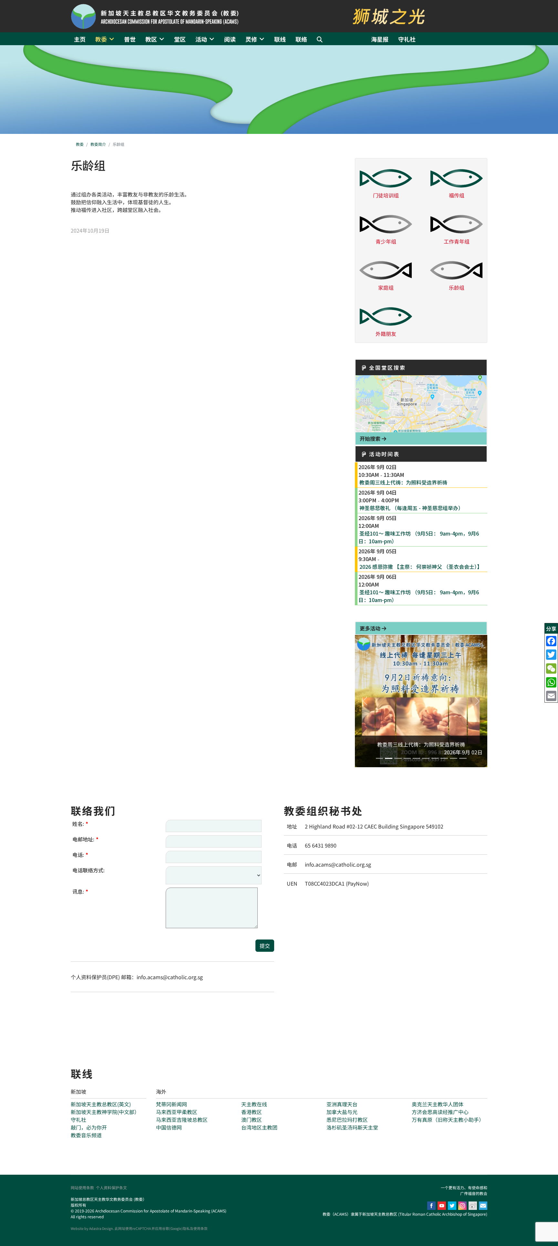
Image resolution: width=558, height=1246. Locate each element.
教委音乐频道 (86, 1135)
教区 (151, 39)
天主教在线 (254, 1104)
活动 (201, 39)
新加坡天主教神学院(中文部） (105, 1112)
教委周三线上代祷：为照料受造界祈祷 (403, 482)
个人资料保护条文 (111, 1187)
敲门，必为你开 (89, 1127)
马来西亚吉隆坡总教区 (182, 1119)
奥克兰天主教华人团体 (437, 1104)
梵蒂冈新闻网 (171, 1104)
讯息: (80, 891)
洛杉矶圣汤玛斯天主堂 (352, 1127)
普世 (130, 39)
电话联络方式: (88, 870)
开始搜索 (371, 438)
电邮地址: (85, 839)
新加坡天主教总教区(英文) (101, 1104)
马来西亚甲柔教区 (176, 1112)
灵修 (251, 39)
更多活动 (371, 628)
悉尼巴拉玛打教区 (347, 1119)
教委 (101, 39)
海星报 (379, 39)
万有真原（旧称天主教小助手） (448, 1119)
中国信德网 (169, 1127)
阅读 (230, 39)
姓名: (80, 824)
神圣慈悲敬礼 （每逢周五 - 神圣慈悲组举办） (411, 508)
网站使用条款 (82, 1187)
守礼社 (407, 39)
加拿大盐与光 (341, 1112)
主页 (80, 39)
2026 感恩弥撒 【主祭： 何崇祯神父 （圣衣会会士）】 (420, 566)
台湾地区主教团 (259, 1127)
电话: (80, 855)
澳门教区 (251, 1119)
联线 (280, 39)
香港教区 (251, 1112)
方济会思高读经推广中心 (440, 1112)
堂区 (180, 39)
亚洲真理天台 (341, 1104)
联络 (301, 39)
